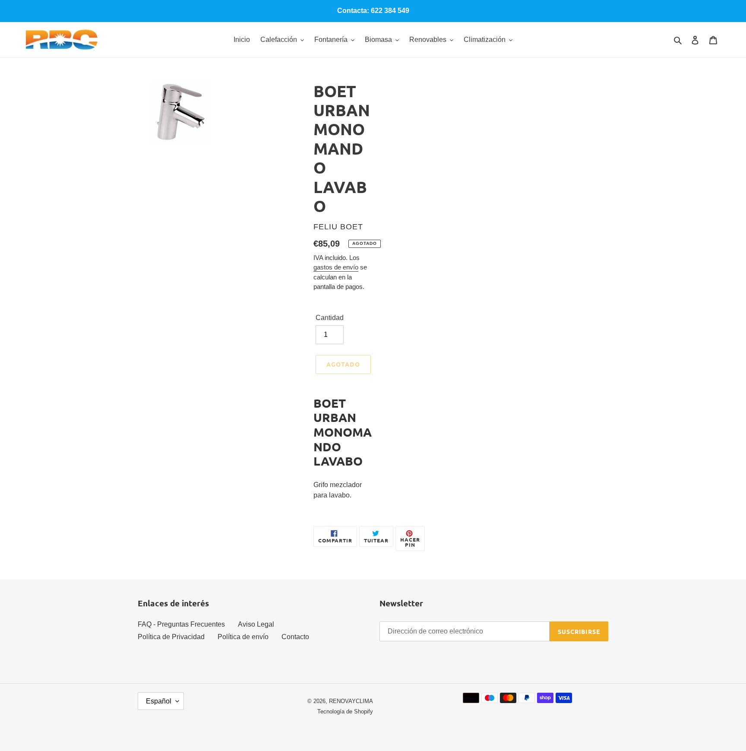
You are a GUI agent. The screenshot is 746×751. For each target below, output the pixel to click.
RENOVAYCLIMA (351, 701)
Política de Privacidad (171, 636)
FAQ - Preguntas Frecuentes (181, 624)
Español (158, 701)
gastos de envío (335, 267)
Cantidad (330, 317)
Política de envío (243, 636)
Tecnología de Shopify (345, 711)
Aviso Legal (256, 624)
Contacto (295, 636)
